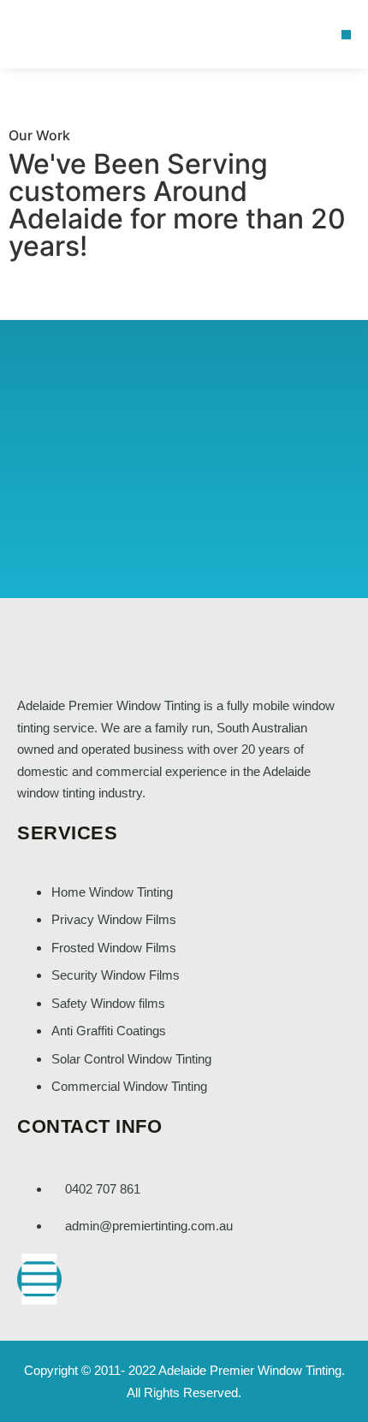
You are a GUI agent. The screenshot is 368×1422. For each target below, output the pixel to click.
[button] (346, 34)
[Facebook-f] (39, 1279)
